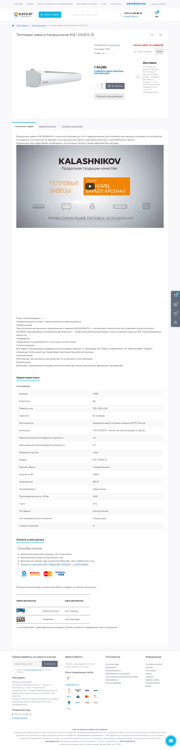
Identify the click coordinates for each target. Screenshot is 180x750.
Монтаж (18, 4)
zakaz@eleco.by (136, 3)
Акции (30, 4)
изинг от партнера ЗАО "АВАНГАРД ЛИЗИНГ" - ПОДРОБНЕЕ (55, 564)
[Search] (68, 14)
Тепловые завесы (39, 25)
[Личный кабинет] (175, 322)
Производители (153, 683)
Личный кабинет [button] (158, 4)
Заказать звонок (131, 16)
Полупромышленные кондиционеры (121, 676)
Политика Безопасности (33, 670)
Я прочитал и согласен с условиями (33, 671)
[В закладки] (152, 35)
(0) (103, 53)
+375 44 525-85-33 (133, 13)
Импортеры (151, 670)
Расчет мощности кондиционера (55, 4)
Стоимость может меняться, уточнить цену (109, 72)
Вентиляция (110, 667)
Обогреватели (22, 25)
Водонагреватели (113, 683)
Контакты (116, 4)
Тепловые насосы (113, 670)
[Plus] (102, 84)
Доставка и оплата (87, 4)
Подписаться (50, 664)
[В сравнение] (161, 35)
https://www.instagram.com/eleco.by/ (68, 678)
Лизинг (149, 673)
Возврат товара (152, 680)
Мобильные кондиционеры (117, 673)
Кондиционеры (112, 664)
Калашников (114, 45)
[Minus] (102, 87)
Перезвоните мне (19, 718)
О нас (104, 4)
